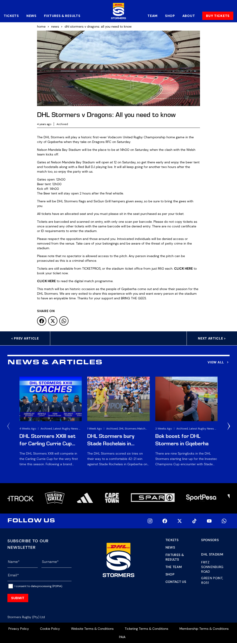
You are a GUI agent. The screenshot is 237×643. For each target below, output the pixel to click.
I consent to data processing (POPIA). (38, 586)
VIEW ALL (216, 362)
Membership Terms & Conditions (204, 629)
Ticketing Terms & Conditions (146, 629)
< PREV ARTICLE (25, 338)
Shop (170, 16)
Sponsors (210, 540)
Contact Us (175, 582)
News (31, 16)
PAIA (122, 637)
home (41, 26)
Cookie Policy (50, 629)
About (188, 16)
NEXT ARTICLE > (212, 338)
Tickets (11, 16)
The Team (173, 567)
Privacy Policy (18, 629)
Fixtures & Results (62, 16)
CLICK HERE (183, 268)
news (55, 26)
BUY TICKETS (218, 16)
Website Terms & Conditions (92, 629)
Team (152, 16)
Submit (18, 598)
